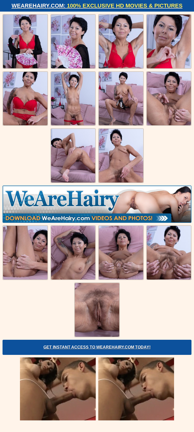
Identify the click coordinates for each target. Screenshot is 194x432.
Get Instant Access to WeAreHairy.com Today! (97, 347)
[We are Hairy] (97, 204)
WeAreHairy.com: (97, 6)
